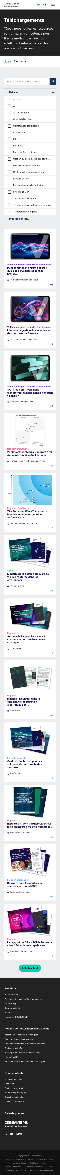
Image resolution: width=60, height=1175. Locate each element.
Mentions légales (19, 1163)
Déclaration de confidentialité (41, 1170)
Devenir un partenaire (14, 1097)
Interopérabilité (11, 1057)
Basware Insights (12, 1008)
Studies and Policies (14, 1167)
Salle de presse (14, 1113)
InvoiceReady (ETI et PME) (16, 1017)
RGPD (50, 1167)
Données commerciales (35, 1167)
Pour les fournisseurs (14, 1079)
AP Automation (11, 995)
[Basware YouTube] (19, 1134)
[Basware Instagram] (6, 1134)
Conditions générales (38, 1163)
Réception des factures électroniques (21, 1035)
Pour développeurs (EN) (15, 1092)
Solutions (11, 988)
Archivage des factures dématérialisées (22, 1052)
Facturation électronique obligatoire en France (25, 1044)
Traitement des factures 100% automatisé (23, 999)
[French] (38, 5)
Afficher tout (30, 968)
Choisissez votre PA (13, 1048)
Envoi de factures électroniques (19, 1039)
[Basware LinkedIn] (11, 1134)
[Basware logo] (16, 1127)
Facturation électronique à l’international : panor (26, 1061)
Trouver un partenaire (14, 1101)
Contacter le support (14, 1088)
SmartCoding (10, 1003)
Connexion (9, 1084)
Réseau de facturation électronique (27, 1028)
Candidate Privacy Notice (16, 1170)
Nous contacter (15, 1073)
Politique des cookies (44, 1159)
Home (7, 61)
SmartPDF (9, 1012)
